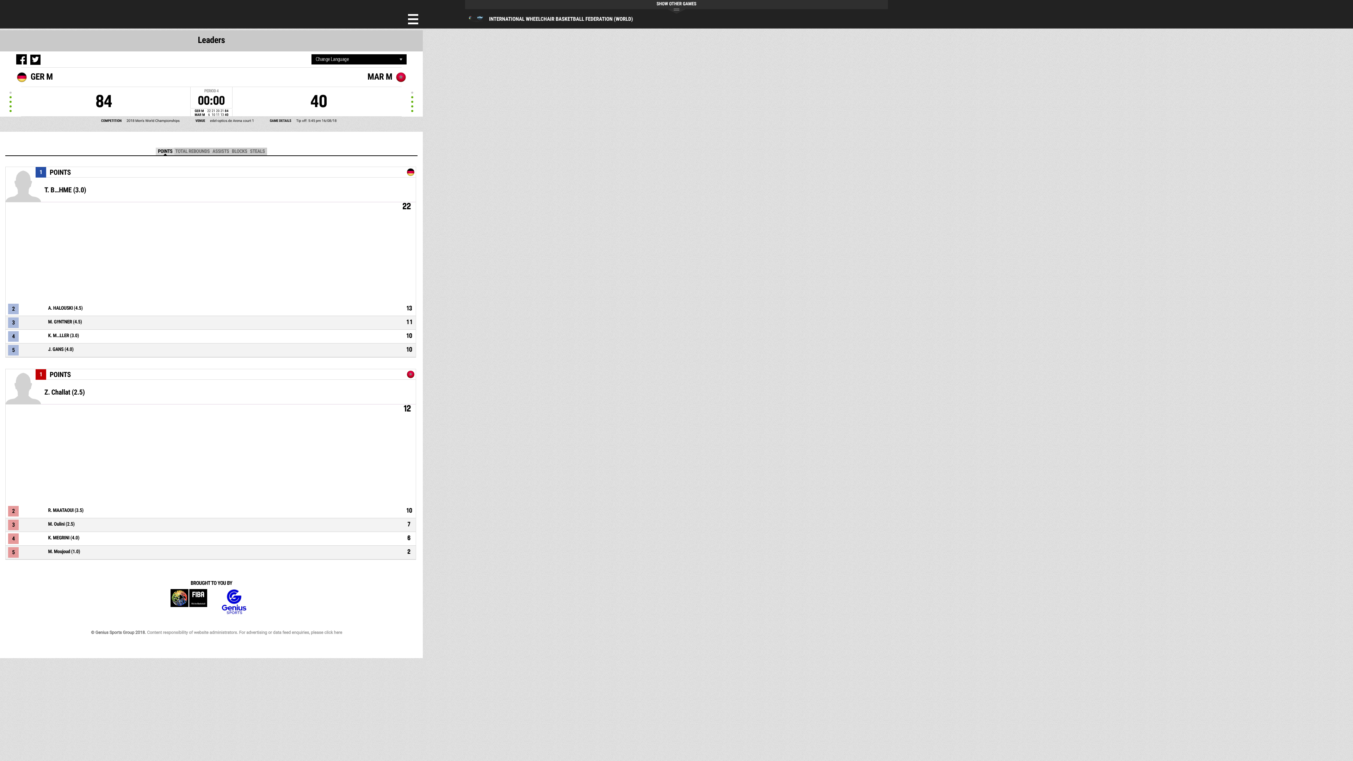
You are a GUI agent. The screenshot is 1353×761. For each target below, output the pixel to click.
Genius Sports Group (234, 602)
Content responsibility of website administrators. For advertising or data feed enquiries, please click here (244, 632)
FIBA (189, 602)
